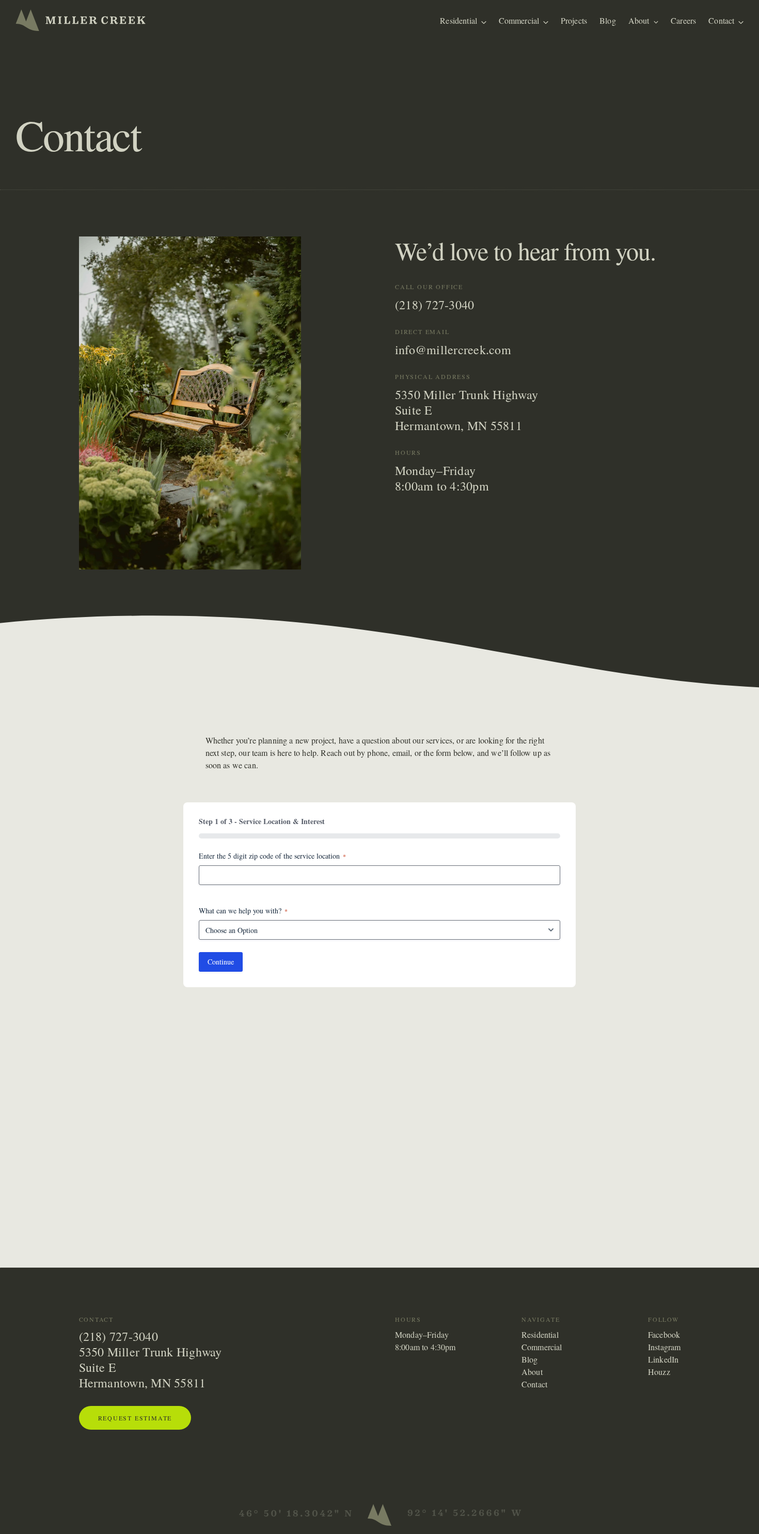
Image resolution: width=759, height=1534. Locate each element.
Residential (458, 20)
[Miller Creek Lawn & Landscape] (80, 20)
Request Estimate (135, 1418)
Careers (683, 20)
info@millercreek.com (453, 349)
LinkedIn (663, 1359)
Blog (607, 20)
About (639, 20)
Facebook (664, 1334)
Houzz (659, 1371)
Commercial (519, 20)
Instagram (664, 1346)
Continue (221, 962)
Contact (721, 20)
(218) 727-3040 (434, 304)
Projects (574, 20)
